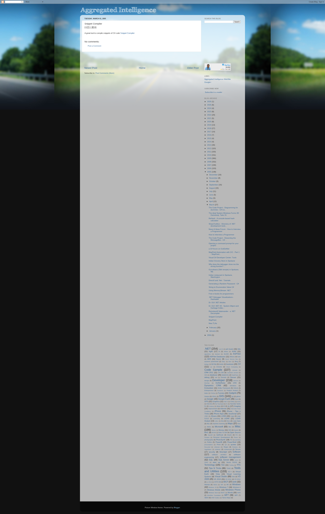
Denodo (223, 377)
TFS (239, 465)
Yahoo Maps (226, 498)
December (213, 175)
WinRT (223, 492)
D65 (205, 375)
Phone (236, 437)
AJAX (234, 351)
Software (237, 452)
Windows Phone (233, 490)
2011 (209, 152)
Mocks (214, 430)
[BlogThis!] (88, 27)
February (213, 328)
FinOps (213, 393)
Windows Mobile (214, 490)
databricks (225, 375)
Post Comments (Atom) (104, 73)
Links (216, 421)
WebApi (207, 485)
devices (235, 380)
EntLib (236, 388)
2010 (209, 155)
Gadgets (233, 393)
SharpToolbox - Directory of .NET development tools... (222, 225)
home (239, 401)
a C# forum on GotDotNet (219, 249)
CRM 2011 (208, 372)
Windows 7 (223, 487)
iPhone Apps (219, 414)
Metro (209, 427)
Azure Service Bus (231, 359)
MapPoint (212, 320)
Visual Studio (221, 476)
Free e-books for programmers (221, 294)
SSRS (206, 462)
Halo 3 (226, 401)
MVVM (214, 432)
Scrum (238, 449)
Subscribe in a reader (213, 92)
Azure (218, 359)
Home (142, 68)
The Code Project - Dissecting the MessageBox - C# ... (222, 239)
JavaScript (232, 414)
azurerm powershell (211, 361)
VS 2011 (228, 479)
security (212, 452)
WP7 (226, 495)
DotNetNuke (220, 383)
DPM (235, 383)
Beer (230, 361)
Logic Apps (237, 421)
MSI (230, 430)
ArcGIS (226, 354)
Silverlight (223, 452)
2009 (209, 158)
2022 (209, 115)
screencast (228, 449)
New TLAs (213, 323)
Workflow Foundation (214, 495)
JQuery (214, 416)
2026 (209, 102)
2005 (209, 172)
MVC (206, 432)
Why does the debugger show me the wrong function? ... (224, 265)
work (239, 493)
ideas (219, 406)
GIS (221, 396)
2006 (209, 168)
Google (210, 399)
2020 (209, 122)
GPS (206, 401)
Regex (226, 447)
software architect (219, 455)
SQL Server (223, 460)
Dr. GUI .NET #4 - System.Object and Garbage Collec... (224, 307)
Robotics (235, 447)
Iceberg (211, 406)
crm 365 (221, 372)
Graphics (216, 401)
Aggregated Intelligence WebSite (217, 79)
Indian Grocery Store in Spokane (222, 261)
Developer (218, 380)
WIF (222, 484)
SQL (211, 460)
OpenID (210, 435)
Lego (232, 416)
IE (224, 406)
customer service (232, 372)
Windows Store (213, 492)
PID (231, 440)
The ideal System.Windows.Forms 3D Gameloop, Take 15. (224, 214)
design (206, 380)
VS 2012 (237, 479)
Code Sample (213, 369)
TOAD (228, 468)
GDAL (214, 396)
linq (222, 421)
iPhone (218, 411)
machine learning (219, 424)
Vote (233, 477)
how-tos (209, 404)
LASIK (223, 416)
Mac (208, 424)
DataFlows (235, 375)
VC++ (230, 472)
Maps (230, 423)
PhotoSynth (220, 440)
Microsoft (219, 426)
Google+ (207, 82)
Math (239, 423)
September (214, 185)
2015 (209, 138)
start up (216, 462)
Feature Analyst (232, 390)
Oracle (229, 435)
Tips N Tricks (215, 468)
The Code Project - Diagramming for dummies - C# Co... (223, 209)
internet (223, 409)
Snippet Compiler (127, 33)
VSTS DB (217, 482)
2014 (209, 142)
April (211, 201)
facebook (220, 390)
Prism (219, 445)
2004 (209, 335)
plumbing (238, 440)
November (213, 178)
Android (217, 354)
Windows (236, 484)
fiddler (206, 393)
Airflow (226, 351)
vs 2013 (209, 482)
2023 (209, 112)
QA (226, 444)
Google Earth (224, 399)
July (211, 191)
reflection (217, 447)
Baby (223, 361)
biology (206, 364)
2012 (209, 148)
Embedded (208, 388)
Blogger (177, 508)
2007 (209, 165)
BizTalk (214, 364)
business (229, 364)
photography (208, 440)
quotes (233, 445)
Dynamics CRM (212, 385)
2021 (209, 118)
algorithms (207, 354)
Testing (231, 465)
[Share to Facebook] (93, 27)
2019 (209, 125)
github (238, 396)
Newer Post (90, 68)
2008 (209, 162)
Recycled (207, 447)
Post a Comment (94, 46)
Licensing (216, 418)
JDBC (206, 416)
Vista (218, 474)
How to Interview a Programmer (221, 235)
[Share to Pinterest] (95, 27)
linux (228, 421)
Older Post (193, 68)
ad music (229, 349)
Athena (232, 357)
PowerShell (231, 442)
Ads (239, 349)
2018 (209, 128)
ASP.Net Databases (217, 357)
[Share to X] (90, 27)
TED (223, 465)
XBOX (206, 498)
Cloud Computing (232, 367)
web (235, 482)
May (211, 198)
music (236, 430)
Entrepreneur (209, 390)
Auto (239, 357)
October (212, 181)
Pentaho (206, 437)
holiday (232, 401)
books (221, 364)
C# (239, 364)
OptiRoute (219, 435)
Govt (236, 399)
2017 (209, 132)
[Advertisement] (141, 59)
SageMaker (208, 449)
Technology (209, 465)
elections (233, 386)
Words (230, 493)
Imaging (237, 406)
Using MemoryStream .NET (220, 290)
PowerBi (219, 442)
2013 (209, 145)
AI (219, 351)
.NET (207, 348)
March (212, 205)
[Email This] (85, 27)
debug (206, 377)
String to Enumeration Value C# (221, 287)
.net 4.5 (221, 349)
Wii (227, 485)
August (212, 188)
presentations (208, 444)
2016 (209, 135)
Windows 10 (212, 487)
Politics (209, 442)
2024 (209, 108)
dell (216, 377)
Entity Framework (224, 388)
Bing (236, 361)
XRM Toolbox (215, 498)
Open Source (235, 432)
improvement (212, 409)
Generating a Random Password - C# (224, 284)
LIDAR (226, 418)
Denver (233, 377)
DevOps (207, 383)
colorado (234, 370)
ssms (236, 460)
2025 (209, 105)
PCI (236, 435)
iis (229, 406)
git (232, 396)
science (217, 449)
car (211, 367)
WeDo (215, 484)
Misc (238, 426)
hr (226, 404)
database (213, 375)
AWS (209, 359)
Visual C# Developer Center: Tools (222, 258)
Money (221, 430)
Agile (211, 351)
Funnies (221, 393)
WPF (236, 495)
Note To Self (222, 432)
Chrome (219, 367)
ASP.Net (237, 354)
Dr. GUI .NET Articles (217, 302)
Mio (230, 427)
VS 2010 (217, 479)
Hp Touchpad (219, 404)
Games (206, 396)
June (211, 195)
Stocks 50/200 (231, 462)
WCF (225, 482)
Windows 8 (237, 487)
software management (230, 457)
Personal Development (221, 437)
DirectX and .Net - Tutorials (219, 280)
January (212, 331)
